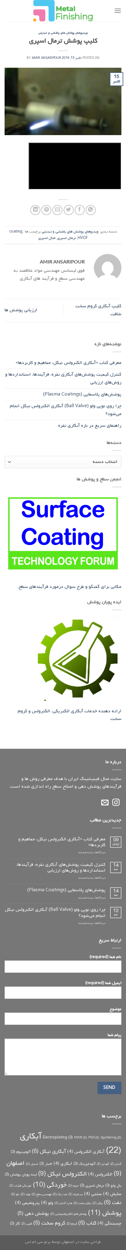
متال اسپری (46, 238)
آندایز (115, 1163)
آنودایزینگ (84, 1164)
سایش (112, 1194)
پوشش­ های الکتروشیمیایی (68, 1213)
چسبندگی (109, 1223)
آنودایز (103, 1163)
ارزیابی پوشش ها (21, 310)
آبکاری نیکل (49, 1151)
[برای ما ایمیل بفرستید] (105, 803)
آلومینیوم (21, 1152)
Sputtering (111, 1137)
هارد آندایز (63, 1203)
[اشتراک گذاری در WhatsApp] (91, 210)
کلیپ (26, 1223)
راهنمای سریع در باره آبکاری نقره (89, 425)
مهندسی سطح (41, 1194)
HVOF (83, 238)
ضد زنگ (60, 1194)
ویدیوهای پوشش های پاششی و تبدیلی (63, 33)
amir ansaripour (46, 58)
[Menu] (117, 10)
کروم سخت (49, 1223)
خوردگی (50, 1185)
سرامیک (75, 1194)
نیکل (97, 1203)
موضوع (115, 1009)
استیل (32, 1163)
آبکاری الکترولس (86, 1151)
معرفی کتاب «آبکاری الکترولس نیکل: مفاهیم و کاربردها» (68, 362)
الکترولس (100, 1174)
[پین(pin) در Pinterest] (46, 210)
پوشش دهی (33, 1214)
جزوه (73, 1185)
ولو (47, 1202)
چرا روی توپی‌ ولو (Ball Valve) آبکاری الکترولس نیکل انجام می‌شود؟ (65, 410)
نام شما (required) (105, 956)
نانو (15, 1194)
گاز (15, 1224)
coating (15, 232)
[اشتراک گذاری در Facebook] (80, 210)
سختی (93, 1194)
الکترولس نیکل (62, 1174)
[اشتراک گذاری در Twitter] (69, 210)
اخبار (45, 1164)
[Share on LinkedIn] (35, 210)
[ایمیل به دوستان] (57, 210)
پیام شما (114, 1035)
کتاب (87, 1223)
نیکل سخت (82, 1203)
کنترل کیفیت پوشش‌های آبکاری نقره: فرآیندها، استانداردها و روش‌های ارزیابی (63, 378)
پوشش (104, 1212)
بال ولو (113, 1186)
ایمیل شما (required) (103, 982)
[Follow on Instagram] (116, 803)
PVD (93, 1137)
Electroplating (58, 1137)
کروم (71, 1223)
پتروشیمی (27, 1202)
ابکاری (63, 1163)
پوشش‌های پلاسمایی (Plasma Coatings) (82, 394)
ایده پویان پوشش (21, 1175)
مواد (25, 1194)
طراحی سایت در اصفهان (81, 1241)
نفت (112, 1202)
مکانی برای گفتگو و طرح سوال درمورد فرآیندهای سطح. (69, 586)
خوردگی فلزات (20, 1185)
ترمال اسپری (66, 238)
